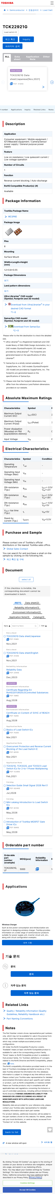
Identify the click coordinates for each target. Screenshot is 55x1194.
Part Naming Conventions (20, 1018)
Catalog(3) (38, 617)
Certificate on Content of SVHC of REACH (27, 712)
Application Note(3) (19, 617)
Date (42, 626)
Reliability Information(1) (27, 607)
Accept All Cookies (27, 1190)
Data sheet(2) (32, 602)
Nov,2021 (11, 643)
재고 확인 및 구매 (15, 559)
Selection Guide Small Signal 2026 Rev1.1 (27, 785)
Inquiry (28, 110)
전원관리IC (34, 10)
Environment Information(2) (27, 612)
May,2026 (11, 812)
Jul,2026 (11, 793)
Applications (16, 110)
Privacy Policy (35, 1177)
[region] (27, 1174)
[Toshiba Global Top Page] (7, 3)
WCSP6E (12, 216)
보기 (6, 280)
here (12, 1064)
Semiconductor (17, 10)
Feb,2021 (11, 776)
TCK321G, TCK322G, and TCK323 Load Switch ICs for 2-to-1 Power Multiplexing (27, 767)
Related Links (40, 110)
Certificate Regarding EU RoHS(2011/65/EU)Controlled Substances (27, 691)
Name (6, 626)
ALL (7, 56)
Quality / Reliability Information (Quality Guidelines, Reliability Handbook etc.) (26, 1013)
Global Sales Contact (17, 548)
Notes (51, 110)
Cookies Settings (27, 1183)
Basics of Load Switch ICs (19, 729)
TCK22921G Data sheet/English (22, 653)
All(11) (18, 602)
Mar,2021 (11, 737)
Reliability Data (14, 669)
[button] (52, 3)
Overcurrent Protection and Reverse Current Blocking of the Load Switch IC (28, 747)
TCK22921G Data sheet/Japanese (23, 636)
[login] (50, 1129)
